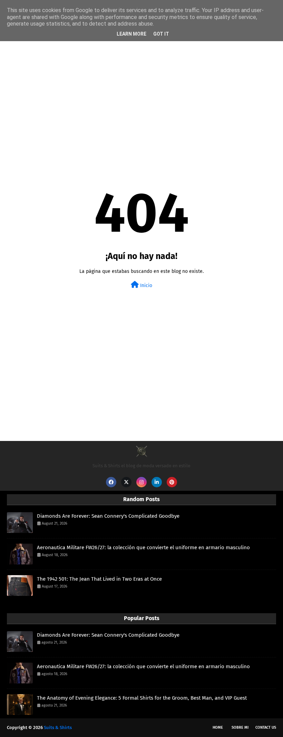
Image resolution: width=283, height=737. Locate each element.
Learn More (131, 34)
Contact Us (265, 727)
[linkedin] (157, 482)
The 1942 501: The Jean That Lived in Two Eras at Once (99, 579)
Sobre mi (240, 727)
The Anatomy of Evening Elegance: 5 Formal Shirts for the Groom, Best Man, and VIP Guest (142, 698)
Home (218, 727)
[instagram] (141, 482)
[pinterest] (172, 482)
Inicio (145, 285)
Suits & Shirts (58, 727)
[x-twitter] (126, 482)
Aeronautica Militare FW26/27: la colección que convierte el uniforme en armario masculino (143, 547)
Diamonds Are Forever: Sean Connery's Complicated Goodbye (108, 516)
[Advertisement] (141, 95)
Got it (161, 34)
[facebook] (111, 482)
